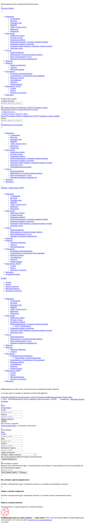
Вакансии (14, 29)
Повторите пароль (8, 448)
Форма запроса (16, 84)
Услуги (8, 50)
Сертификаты (15, 80)
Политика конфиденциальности (49, 397)
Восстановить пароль (9, 472)
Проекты (9, 61)
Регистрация (6, 408)
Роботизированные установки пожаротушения (29, 42)
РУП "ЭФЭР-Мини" (23, 326)
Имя (2, 439)
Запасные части (16, 48)
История (13, 21)
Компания (10, 17)
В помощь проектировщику (21, 74)
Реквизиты (14, 31)
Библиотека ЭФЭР (13, 86)
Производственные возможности (23, 59)
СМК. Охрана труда (18, 27)
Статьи (13, 88)
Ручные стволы (16, 38)
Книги (13, 91)
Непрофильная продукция (20, 167)
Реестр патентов (12, 286)
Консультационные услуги (21, 57)
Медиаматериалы (17, 69)
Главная (4, 188)
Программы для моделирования (28, 358)
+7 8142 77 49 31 (21, 114)
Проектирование (17, 52)
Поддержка (10, 71)
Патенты (13, 82)
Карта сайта (67, 397)
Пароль (4, 414)
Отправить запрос (40, 108)
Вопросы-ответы (17, 78)
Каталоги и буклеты (18, 93)
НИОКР (13, 25)
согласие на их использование (40, 520)
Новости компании (18, 65)
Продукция (10, 33)
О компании (15, 19)
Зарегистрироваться (9, 459)
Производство (16, 23)
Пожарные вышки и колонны (22, 44)
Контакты (9, 95)
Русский (4, 8)
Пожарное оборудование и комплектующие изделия (31, 46)
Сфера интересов (8, 452)
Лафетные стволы (17, 36)
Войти (4, 421)
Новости (9, 63)
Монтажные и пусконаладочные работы (26, 55)
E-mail (3, 410)
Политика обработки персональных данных (18, 397)
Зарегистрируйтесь (8, 426)
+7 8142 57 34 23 (7, 101)
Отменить (23, 472)
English (11, 8)
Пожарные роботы (17, 40)
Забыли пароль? (7, 419)
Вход (3, 432)
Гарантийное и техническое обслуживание (27, 76)
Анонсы (13, 67)
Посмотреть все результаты (12, 125)
